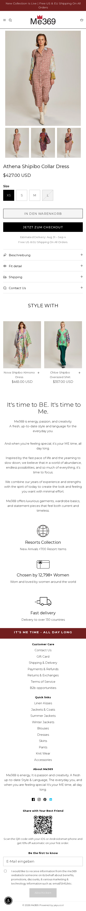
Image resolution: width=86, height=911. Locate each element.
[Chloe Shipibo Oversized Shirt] (63, 344)
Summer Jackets (43, 716)
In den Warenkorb (43, 214)
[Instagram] (39, 799)
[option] (43, 78)
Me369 (34, 905)
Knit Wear (43, 753)
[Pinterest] (44, 799)
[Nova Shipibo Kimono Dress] (22, 344)
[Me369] (43, 20)
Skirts (43, 741)
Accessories (43, 760)
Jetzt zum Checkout (43, 227)
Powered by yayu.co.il (51, 905)
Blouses (43, 728)
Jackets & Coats (43, 709)
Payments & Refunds (43, 669)
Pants (43, 747)
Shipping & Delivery (43, 663)
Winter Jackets (43, 722)
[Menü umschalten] (4, 19)
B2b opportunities (43, 688)
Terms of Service (43, 681)
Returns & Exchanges (43, 675)
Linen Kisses (43, 703)
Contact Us (43, 650)
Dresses (43, 735)
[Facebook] (33, 799)
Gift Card (43, 656)
